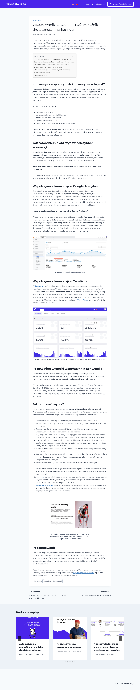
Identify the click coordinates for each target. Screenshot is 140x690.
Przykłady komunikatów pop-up (96, 594)
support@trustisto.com (83, 573)
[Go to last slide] (19, 638)
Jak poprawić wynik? (43, 72)
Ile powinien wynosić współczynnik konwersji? (53, 70)
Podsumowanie (41, 75)
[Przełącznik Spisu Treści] (72, 56)
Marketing (37, 20)
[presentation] (32, 628)
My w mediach (86, 4)
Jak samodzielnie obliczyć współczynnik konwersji (54, 62)
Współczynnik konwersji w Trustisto (49, 67)
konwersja (38, 581)
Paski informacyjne (44, 485)
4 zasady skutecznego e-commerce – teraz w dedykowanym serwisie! (107, 647)
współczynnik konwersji (53, 581)
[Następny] (120, 638)
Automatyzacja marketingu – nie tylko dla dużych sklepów (47, 595)
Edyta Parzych (42, 34)
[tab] (65, 661)
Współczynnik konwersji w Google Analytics (52, 65)
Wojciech (101, 654)
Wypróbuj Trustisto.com (120, 4)
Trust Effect (82, 300)
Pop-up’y (40, 477)
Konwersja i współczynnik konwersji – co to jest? (53, 59)
